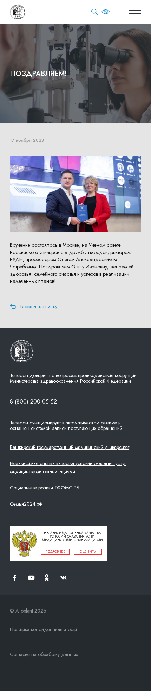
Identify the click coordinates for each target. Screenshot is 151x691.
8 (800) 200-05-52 (33, 402)
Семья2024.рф (26, 503)
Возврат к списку (38, 306)
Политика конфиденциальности (43, 629)
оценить (88, 551)
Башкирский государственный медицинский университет (69, 447)
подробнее (55, 551)
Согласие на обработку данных (44, 654)
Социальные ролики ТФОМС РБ (44, 487)
